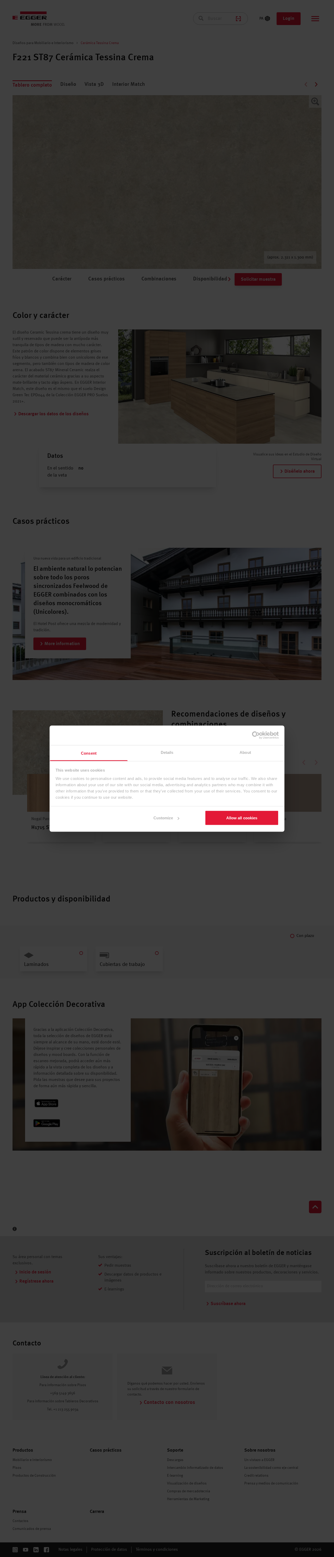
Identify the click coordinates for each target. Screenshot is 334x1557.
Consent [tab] (89, 753)
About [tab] (245, 752)
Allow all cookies (242, 818)
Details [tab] (167, 752)
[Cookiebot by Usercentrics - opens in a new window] (256, 735)
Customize (163, 818)
